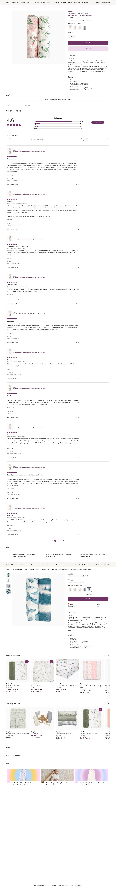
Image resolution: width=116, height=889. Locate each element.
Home (7, 7)
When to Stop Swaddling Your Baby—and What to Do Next (58, 555)
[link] (70, 28)
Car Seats (63, 2)
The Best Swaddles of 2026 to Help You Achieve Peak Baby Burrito (23, 555)
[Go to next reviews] (63, 541)
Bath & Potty (77, 2)
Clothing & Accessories (12, 2)
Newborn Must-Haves (29, 7)
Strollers (56, 2)
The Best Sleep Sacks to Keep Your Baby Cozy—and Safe (92, 555)
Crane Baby (70, 11)
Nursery (23, 2)
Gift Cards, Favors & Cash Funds (103, 2)
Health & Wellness (87, 2)
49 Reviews (81, 15)
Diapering (49, 2)
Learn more (27, 105)
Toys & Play (30, 2)
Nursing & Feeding (40, 2)
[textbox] (58, 102)
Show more (69, 629)
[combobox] (19, 139)
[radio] (8, 13)
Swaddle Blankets (63, 7)
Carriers (70, 2)
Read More (48, 216)
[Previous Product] (104, 655)
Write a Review (88, 15)
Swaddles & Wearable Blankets (49, 7)
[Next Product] (108, 655)
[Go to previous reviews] (52, 541)
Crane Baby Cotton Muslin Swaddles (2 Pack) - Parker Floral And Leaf (29, 151)
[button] (58, 121)
